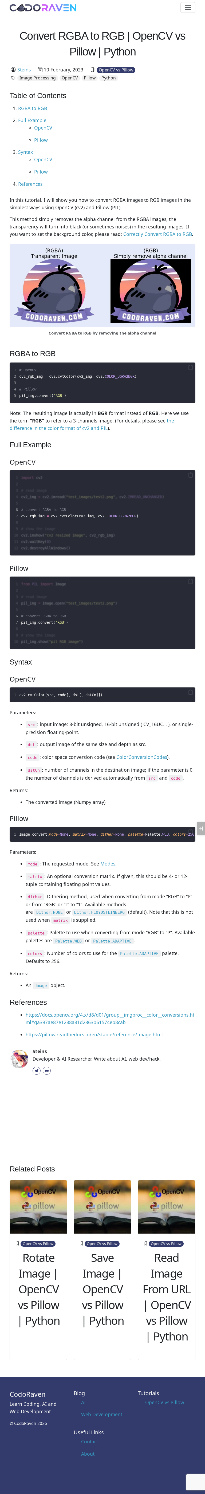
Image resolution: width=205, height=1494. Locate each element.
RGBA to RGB (32, 108)
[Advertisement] (102, 1118)
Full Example (32, 120)
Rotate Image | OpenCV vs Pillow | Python (38, 1289)
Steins (24, 69)
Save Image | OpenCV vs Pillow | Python (102, 1289)
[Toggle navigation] (187, 7)
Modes (107, 863)
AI (83, 1402)
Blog (79, 1393)
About (87, 1454)
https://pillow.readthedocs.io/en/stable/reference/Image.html (94, 1034)
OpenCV (70, 78)
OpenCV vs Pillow (116, 70)
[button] (190, 367)
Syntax (25, 152)
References (30, 184)
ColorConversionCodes (141, 757)
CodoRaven (28, 1394)
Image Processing (37, 78)
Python (108, 78)
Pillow (90, 78)
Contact (89, 1441)
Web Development (101, 1414)
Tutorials (148, 1393)
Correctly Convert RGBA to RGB (157, 234)
